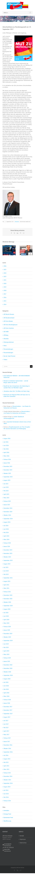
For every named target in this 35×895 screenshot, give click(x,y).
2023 (5, 276)
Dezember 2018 (8, 665)
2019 (5, 287)
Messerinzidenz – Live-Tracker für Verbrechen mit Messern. (17, 412)
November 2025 (8, 470)
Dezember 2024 (8, 508)
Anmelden (6, 810)
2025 (5, 269)
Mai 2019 (6, 647)
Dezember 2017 (8, 706)
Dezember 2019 (8, 633)
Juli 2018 (6, 682)
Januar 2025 (7, 504)
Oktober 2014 (7, 780)
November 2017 (8, 710)
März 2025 (6, 497)
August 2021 (7, 581)
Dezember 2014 (8, 776)
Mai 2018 (6, 689)
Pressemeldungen (8, 349)
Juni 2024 (6, 529)
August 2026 (7, 438)
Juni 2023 (6, 571)
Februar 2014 (7, 801)
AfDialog (6, 335)
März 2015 (6, 769)
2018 (5, 290)
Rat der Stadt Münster (9, 356)
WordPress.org (7, 821)
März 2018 (6, 696)
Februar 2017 (7, 738)
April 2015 (6, 766)
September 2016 (8, 752)
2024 (5, 273)
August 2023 (7, 564)
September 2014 (8, 783)
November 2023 (8, 553)
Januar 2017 (7, 741)
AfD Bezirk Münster (9, 314)
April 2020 (6, 619)
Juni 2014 (6, 794)
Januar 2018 (7, 703)
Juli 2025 (6, 484)
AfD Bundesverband (9, 318)
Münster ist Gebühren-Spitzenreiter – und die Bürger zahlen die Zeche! (16, 381)
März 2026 (6, 456)
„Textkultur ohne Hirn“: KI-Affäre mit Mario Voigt (16, 391)
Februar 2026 (7, 459)
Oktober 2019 (7, 637)
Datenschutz (23, 843)
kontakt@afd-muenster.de (8, 844)
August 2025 (7, 480)
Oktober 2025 (7, 473)
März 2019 (6, 654)
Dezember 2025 (8, 466)
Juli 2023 (6, 567)
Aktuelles (17, 221)
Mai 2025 (6, 491)
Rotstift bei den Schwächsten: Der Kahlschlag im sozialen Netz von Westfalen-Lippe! (17, 387)
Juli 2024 (6, 525)
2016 (5, 297)
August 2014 (7, 787)
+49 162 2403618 (9, 847)
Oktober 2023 (7, 557)
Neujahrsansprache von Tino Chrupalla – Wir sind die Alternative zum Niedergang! (17, 427)
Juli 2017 (6, 720)
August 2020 (7, 609)
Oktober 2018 (7, 672)
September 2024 (8, 518)
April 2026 (6, 452)
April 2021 (6, 585)
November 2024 (8, 511)
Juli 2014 (6, 790)
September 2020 (8, 605)
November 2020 (8, 598)
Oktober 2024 (7, 515)
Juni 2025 (6, 487)
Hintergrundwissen (9, 342)
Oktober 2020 (7, 602)
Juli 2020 (6, 612)
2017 (5, 294)
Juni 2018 (6, 686)
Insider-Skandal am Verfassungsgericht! (14, 417)
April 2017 (6, 731)
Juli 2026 (6, 442)
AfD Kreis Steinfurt (9, 328)
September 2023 (8, 560)
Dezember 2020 (8, 595)
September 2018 (8, 675)
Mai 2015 (6, 762)
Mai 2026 (6, 449)
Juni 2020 (6, 616)
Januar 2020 (7, 630)
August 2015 (7, 759)
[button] (4, 250)
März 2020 (6, 623)
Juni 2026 (6, 445)
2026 (5, 266)
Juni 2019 (6, 644)
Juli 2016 (6, 755)
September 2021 (8, 578)
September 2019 (8, 640)
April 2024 (6, 536)
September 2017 (8, 713)
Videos (5, 359)
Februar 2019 (7, 658)
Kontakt (22, 836)
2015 (5, 301)
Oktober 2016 (7, 748)
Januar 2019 (7, 661)
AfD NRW (6, 331)
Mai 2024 (6, 532)
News (5, 345)
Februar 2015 (7, 773)
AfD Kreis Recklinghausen (10, 324)
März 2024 (6, 539)
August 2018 (7, 679)
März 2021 (6, 588)
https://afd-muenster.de (7, 850)
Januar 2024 (7, 546)
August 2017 (7, 717)
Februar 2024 (7, 543)
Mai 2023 (6, 574)
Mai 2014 (6, 797)
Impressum (23, 839)
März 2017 (6, 734)
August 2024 (7, 522)
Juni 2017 (6, 724)
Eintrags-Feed (7, 814)
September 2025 (8, 477)
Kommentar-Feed (8, 817)
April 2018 (6, 693)
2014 (5, 304)
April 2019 (6, 651)
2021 (5, 280)
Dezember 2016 (8, 745)
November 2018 (8, 668)
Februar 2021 (7, 591)
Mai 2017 (6, 727)
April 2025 (6, 494)
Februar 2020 (7, 626)
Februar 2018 (7, 699)
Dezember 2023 (8, 550)
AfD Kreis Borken (8, 321)
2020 (5, 283)
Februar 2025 (7, 501)
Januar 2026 (7, 463)
